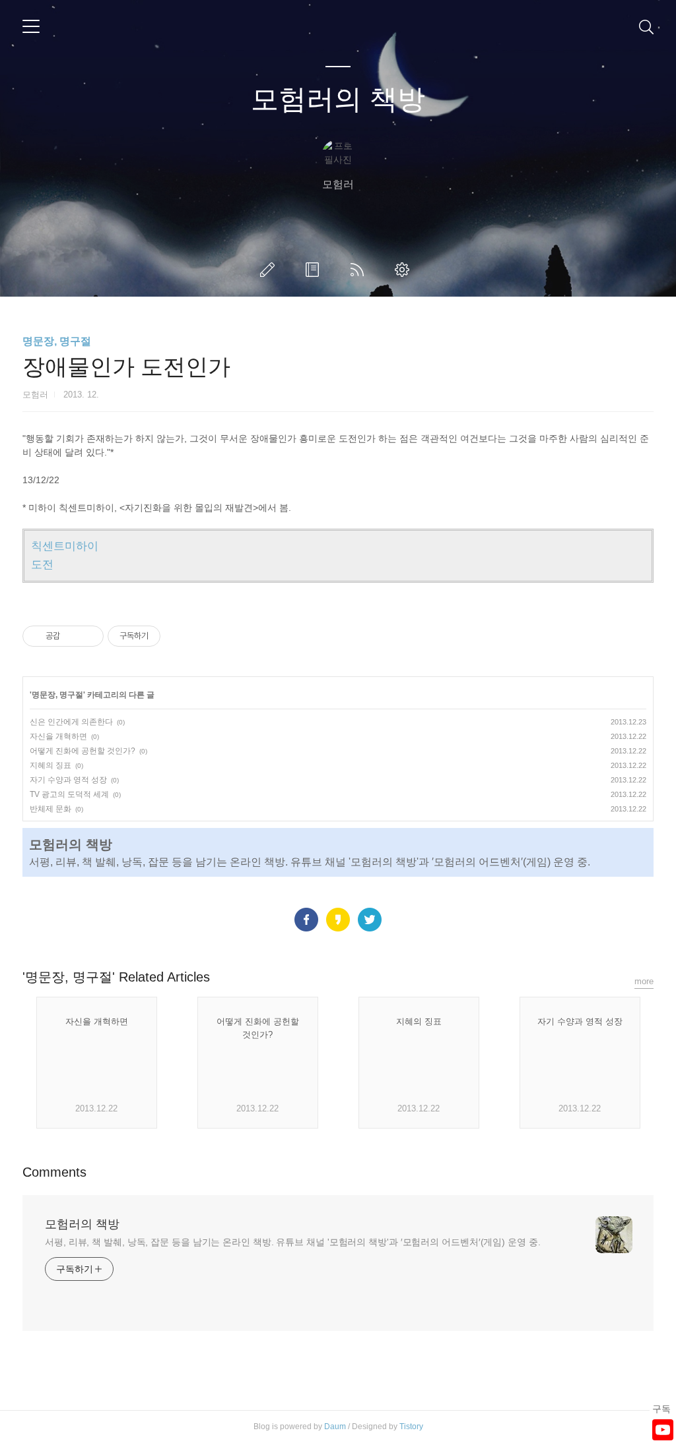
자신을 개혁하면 (58, 736)
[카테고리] (31, 26)
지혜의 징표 (50, 765)
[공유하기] (72, 636)
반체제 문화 (50, 808)
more (644, 981)
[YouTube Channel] (662, 1429)
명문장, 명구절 (56, 341)
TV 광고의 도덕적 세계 (69, 794)
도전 (42, 564)
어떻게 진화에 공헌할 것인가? (82, 750)
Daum (335, 1426)
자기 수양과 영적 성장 (68, 779)
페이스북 (306, 919)
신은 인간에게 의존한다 (71, 721)
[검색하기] (646, 26)
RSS (360, 269)
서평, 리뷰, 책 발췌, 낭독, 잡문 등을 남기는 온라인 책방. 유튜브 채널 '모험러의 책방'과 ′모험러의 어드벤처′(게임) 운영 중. (293, 1242)
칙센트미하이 (64, 546)
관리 (405, 269)
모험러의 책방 (338, 99)
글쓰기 (270, 269)
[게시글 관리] (89, 636)
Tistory (411, 1426)
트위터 (370, 919)
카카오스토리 (338, 919)
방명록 (315, 269)
